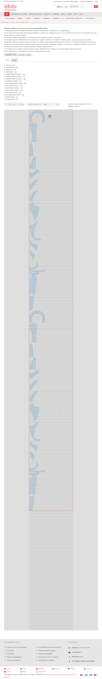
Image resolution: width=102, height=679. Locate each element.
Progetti (47, 14)
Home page (5, 22)
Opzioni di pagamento (14, 657)
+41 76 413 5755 (84, 648)
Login (96, 1)
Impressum (48, 674)
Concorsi (56, 14)
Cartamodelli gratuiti (73, 18)
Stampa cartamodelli (45, 654)
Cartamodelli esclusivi (19, 14)
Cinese (8, 671)
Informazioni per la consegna (48, 657)
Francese (57, 668)
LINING (14, 60)
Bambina (37, 18)
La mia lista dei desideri (86, 1)
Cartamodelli (10, 18)
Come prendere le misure (46, 650)
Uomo (28, 18)
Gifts (75, 14)
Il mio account (58, 1)
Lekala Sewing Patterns (14, 7)
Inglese (8, 668)
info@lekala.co (77, 652)
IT (60, 6)
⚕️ (62, 18)
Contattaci (10, 654)
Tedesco (72, 668)
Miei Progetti (74, 1)
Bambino (46, 18)
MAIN (7, 60)
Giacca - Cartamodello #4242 (19, 22)
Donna (19, 18)
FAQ (81, 14)
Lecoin (69, 14)
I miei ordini (66, 1)
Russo (24, 668)
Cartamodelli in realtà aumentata (49, 647)
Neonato (56, 18)
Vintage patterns (35, 14)
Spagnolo (88, 668)
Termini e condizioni (13, 660)
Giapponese (42, 671)
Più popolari (89, 18)
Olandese (41, 668)
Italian (24, 671)
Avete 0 (20, 1)
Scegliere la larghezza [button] (34, 104)
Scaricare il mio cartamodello (16, 647)
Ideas (63, 14)
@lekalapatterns (77, 657)
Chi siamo (9, 650)
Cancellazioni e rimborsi (46, 660)
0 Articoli (74, 6)
